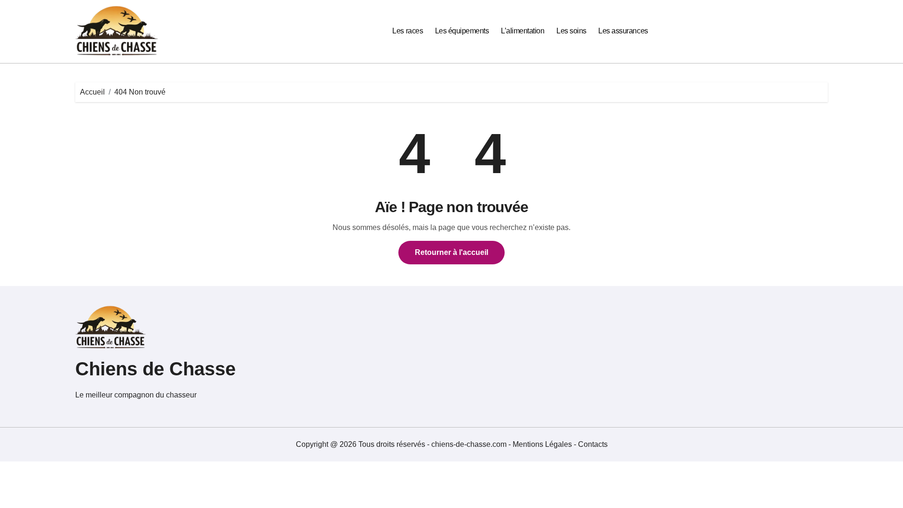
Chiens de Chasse (155, 368)
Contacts (593, 444)
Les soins (571, 31)
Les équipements (462, 31)
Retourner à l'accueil (451, 252)
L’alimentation (522, 31)
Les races (407, 31)
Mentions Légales (543, 444)
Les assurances (623, 31)
